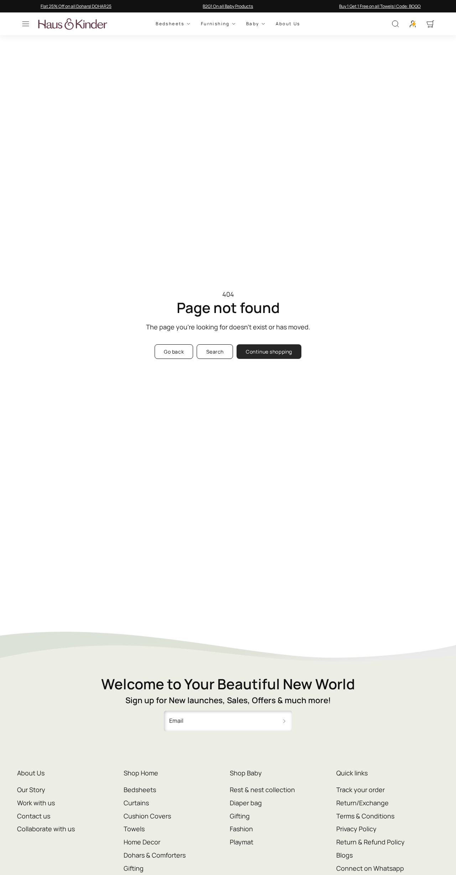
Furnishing (215, 24)
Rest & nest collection (262, 789)
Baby (252, 24)
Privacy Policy (356, 828)
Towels (134, 828)
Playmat (241, 842)
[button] (25, 23)
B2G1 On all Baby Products (228, 6)
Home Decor (142, 842)
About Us (288, 24)
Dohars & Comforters (155, 855)
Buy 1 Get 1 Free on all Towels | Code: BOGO (380, 6)
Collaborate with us (46, 828)
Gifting (134, 868)
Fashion (241, 828)
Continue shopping (269, 351)
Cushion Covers (147, 816)
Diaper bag (246, 803)
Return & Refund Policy (370, 842)
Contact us (33, 816)
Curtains (136, 803)
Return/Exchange (362, 803)
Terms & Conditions (365, 816)
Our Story (31, 789)
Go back (174, 351)
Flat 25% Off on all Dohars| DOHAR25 (76, 6)
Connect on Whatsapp (370, 868)
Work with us (36, 803)
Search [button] (215, 351)
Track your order (360, 789)
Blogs (344, 855)
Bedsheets (170, 24)
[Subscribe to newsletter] (284, 721)
